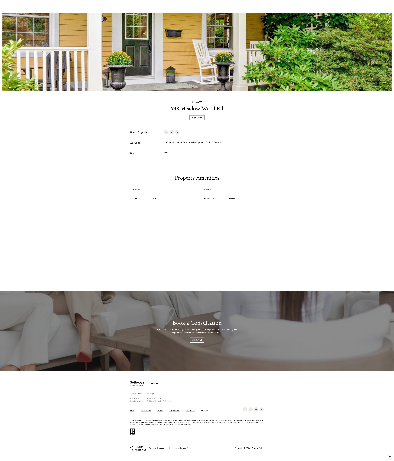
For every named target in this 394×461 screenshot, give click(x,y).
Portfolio (160, 410)
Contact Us (205, 410)
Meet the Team (146, 410)
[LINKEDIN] (256, 409)
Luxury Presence (187, 448)
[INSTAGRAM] (251, 409)
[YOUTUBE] (262, 409)
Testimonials (190, 410)
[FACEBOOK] (245, 409)
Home (132, 410)
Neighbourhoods (174, 410)
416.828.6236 (135, 398)
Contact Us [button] (197, 340)
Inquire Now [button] (197, 118)
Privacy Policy (258, 448)
